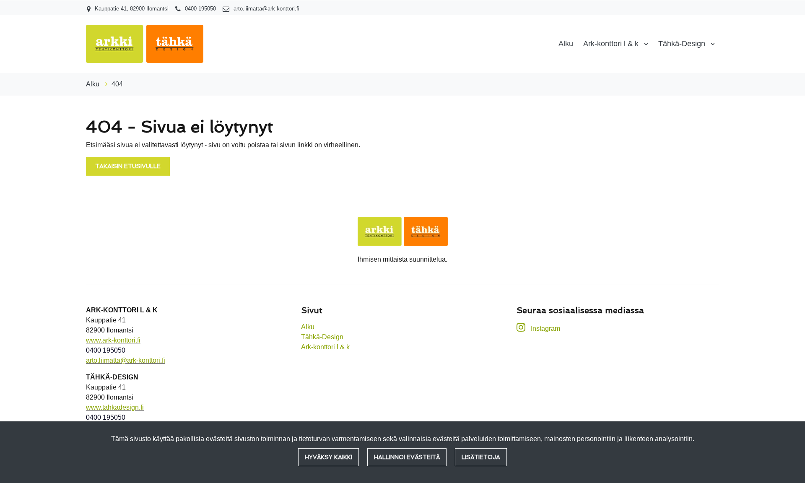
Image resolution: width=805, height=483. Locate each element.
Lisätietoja (481, 457)
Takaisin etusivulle (128, 166)
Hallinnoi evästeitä (407, 457)
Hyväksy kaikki (328, 457)
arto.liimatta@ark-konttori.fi (266, 8)
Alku (565, 43)
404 (117, 84)
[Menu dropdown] (644, 44)
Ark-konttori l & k (612, 43)
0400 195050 (200, 8)
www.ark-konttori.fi (113, 340)
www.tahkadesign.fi (115, 407)
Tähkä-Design (682, 43)
